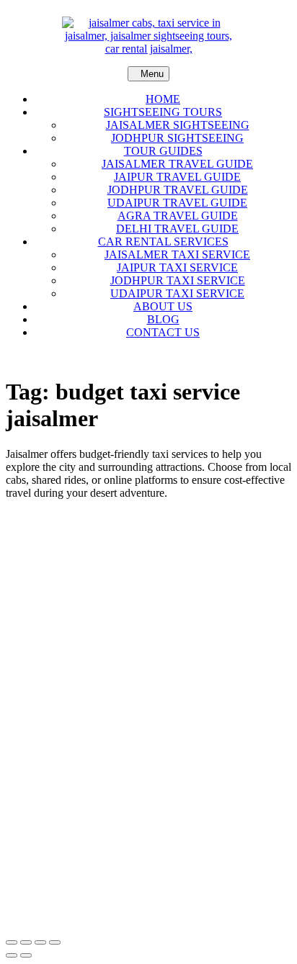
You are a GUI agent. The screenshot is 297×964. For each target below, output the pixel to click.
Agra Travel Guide (178, 216)
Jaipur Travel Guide (177, 177)
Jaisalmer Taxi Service (177, 254)
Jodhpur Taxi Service (177, 280)
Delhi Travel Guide (177, 228)
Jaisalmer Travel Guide (177, 164)
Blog (163, 319)
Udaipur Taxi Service (177, 293)
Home (163, 99)
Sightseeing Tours (163, 112)
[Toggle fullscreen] (26, 942)
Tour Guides (163, 151)
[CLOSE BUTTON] (148, 357)
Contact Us (163, 332)
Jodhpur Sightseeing (177, 138)
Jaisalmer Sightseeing (177, 125)
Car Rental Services (163, 241)
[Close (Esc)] (55, 942)
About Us (162, 306)
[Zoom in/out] (11, 942)
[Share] (40, 942)
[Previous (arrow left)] (11, 955)
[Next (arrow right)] (26, 955)
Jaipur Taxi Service (177, 267)
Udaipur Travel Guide (177, 203)
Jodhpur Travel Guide (177, 190)
